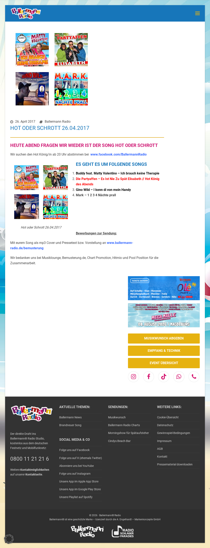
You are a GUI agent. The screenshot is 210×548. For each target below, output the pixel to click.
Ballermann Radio (58, 121)
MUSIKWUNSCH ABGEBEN (164, 338)
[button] (197, 13)
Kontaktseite (33, 474)
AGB (160, 448)
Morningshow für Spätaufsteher (128, 433)
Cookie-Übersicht (168, 417)
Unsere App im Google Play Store (80, 489)
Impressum (164, 441)
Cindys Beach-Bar (119, 441)
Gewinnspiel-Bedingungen (173, 433)
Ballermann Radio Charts (124, 425)
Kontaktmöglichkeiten (34, 469)
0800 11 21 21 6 (29, 459)
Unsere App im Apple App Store (78, 481)
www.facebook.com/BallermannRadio (118, 154)
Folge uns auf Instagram (74, 473)
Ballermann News (70, 417)
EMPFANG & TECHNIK (164, 351)
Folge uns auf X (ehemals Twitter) (80, 458)
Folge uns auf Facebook (74, 450)
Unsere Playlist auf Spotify (75, 497)
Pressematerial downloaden (175, 464)
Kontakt (162, 456)
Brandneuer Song (70, 425)
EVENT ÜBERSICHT (164, 363)
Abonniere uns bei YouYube (76, 465)
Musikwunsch (117, 417)
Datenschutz (165, 425)
